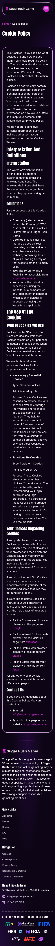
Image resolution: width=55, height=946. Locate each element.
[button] (46, 9)
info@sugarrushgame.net (28, 714)
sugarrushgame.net (25, 278)
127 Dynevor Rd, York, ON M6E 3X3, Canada (25, 890)
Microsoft (31, 642)
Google (17, 628)
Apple (16, 669)
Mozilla (17, 655)
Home (5, 23)
